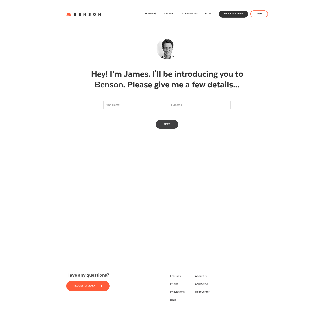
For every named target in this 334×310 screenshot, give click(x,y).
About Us (200, 276)
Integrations (189, 13)
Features (150, 13)
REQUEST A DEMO (233, 13)
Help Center (202, 291)
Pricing (168, 13)
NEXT (167, 124)
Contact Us (201, 284)
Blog (208, 13)
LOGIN (259, 13)
